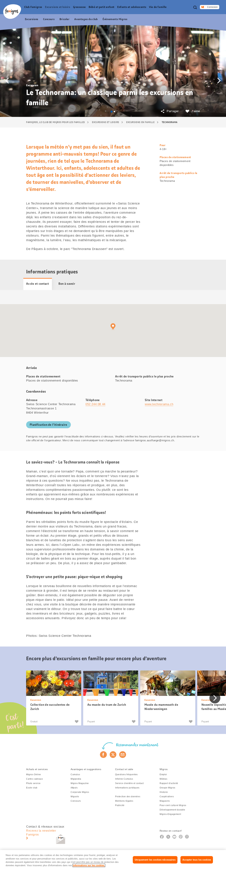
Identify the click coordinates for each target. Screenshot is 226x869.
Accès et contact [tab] (37, 284)
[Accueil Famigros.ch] (12, 11)
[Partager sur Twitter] (113, 754)
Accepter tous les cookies (196, 859)
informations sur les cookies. (89, 865)
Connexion (212, 7)
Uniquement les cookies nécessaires (155, 859)
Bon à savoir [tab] (66, 284)
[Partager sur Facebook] (103, 754)
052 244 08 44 (95, 404)
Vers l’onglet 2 (114, 111)
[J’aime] (77, 721)
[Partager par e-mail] (122, 754)
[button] (7, 80)
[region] (113, 859)
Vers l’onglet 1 (112, 112)
